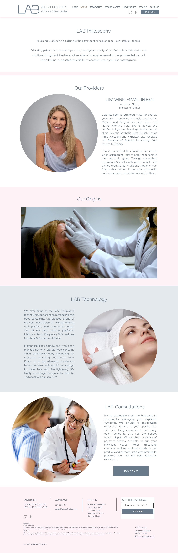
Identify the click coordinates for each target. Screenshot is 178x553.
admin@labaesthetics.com (66, 509)
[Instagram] (130, 12)
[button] (153, 275)
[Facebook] (136, 12)
